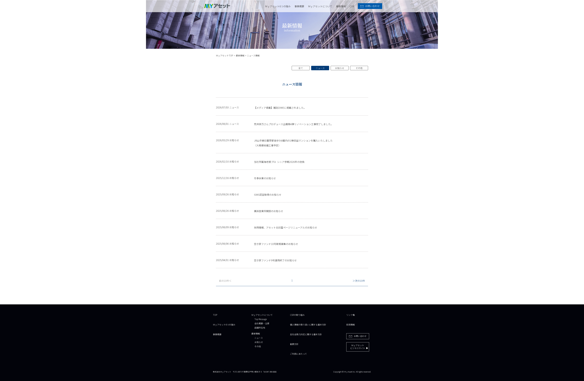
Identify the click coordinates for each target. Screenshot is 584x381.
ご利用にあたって (298, 353)
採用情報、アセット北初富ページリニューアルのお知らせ (285, 227)
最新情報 (341, 6)
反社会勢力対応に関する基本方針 (306, 334)
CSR (352, 6)
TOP (215, 314)
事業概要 (299, 6)
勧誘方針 (294, 344)
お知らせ (339, 68)
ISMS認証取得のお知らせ (267, 194)
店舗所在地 (259, 327)
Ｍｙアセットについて (320, 6)
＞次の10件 (359, 280)
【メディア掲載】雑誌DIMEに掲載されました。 (280, 107)
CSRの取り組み (297, 314)
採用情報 (350, 324)
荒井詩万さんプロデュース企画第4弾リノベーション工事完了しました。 (293, 124)
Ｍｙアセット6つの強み (278, 6)
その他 (359, 68)
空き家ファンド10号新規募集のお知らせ (276, 244)
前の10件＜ (225, 280)
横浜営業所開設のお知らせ (268, 211)
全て (300, 68)
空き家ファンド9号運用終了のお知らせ (275, 260)
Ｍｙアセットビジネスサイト (357, 347)
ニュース (320, 68)
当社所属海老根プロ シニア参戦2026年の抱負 (279, 162)
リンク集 (350, 314)
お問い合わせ (360, 336)
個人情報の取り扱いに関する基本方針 (308, 324)
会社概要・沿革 (261, 323)
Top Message (260, 319)
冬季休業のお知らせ (265, 178)
